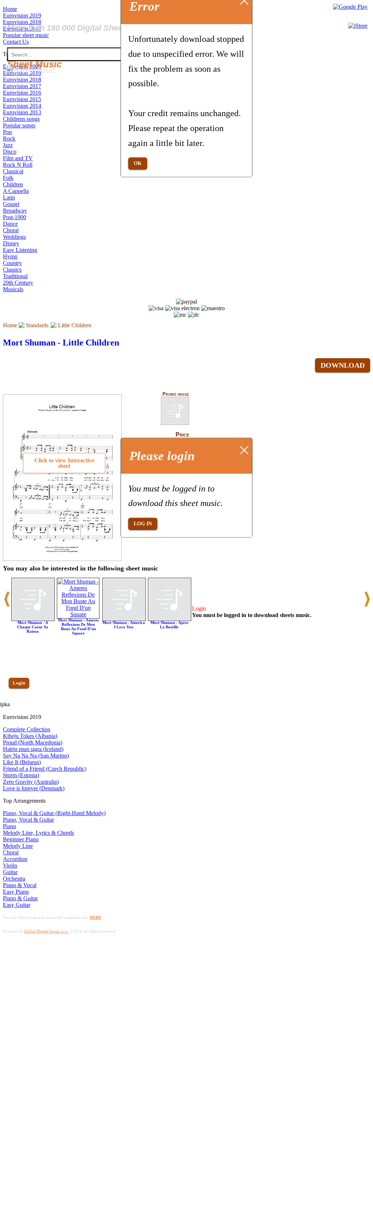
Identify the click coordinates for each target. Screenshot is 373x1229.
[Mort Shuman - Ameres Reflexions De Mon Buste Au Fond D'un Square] (78, 614)
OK (138, 163)
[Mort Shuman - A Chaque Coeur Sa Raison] (33, 619)
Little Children (74, 325)
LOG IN (143, 523)
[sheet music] (31, 70)
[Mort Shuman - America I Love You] (124, 619)
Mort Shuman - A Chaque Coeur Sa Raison (32, 626)
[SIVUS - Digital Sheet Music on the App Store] (358, 26)
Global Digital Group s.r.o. (46, 931)
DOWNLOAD (343, 365)
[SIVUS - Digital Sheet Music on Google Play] (350, 7)
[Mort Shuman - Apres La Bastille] (169, 619)
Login (19, 682)
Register (20, 704)
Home (10, 325)
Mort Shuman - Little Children (61, 342)
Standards (37, 325)
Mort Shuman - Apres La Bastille (169, 624)
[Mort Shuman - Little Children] (175, 423)
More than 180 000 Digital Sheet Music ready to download (114, 27)
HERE (95, 917)
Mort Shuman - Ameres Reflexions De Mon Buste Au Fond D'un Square (78, 626)
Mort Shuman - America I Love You (123, 624)
